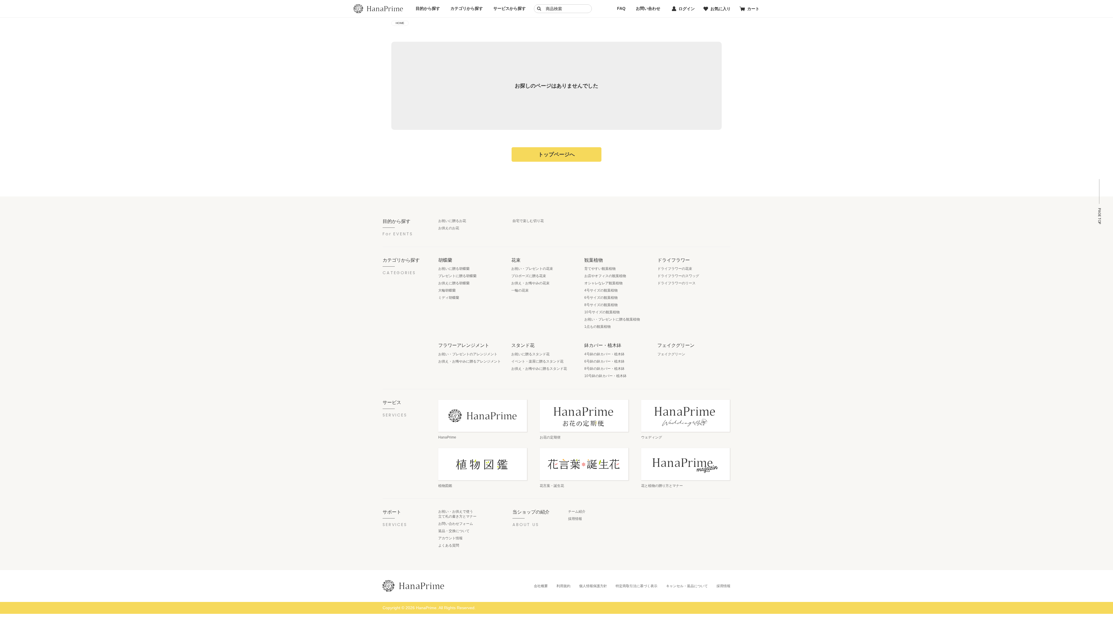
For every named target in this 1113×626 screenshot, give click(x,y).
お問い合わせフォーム (455, 524)
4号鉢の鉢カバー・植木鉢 (604, 354)
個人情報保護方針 (593, 586)
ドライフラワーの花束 (674, 269)
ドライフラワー (673, 260)
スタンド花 (522, 345)
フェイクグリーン (675, 345)
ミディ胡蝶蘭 (448, 298)
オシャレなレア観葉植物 (603, 283)
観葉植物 (593, 260)
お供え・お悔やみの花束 (530, 283)
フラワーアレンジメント (463, 345)
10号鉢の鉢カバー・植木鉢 (605, 376)
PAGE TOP (1099, 216)
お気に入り (720, 8)
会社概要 (541, 586)
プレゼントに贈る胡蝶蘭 (457, 276)
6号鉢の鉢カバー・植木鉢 (604, 361)
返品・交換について (454, 531)
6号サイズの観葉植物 (601, 298)
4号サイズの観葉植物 (601, 290)
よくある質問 (448, 545)
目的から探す (428, 8)
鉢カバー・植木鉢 (602, 345)
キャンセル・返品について (687, 586)
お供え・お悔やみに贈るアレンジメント (469, 361)
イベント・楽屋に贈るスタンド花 (537, 361)
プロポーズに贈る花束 (528, 276)
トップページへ (556, 154)
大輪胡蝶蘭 (447, 290)
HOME (400, 23)
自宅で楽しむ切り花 (528, 221)
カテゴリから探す (466, 8)
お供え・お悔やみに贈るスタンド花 (539, 369)
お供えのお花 (448, 228)
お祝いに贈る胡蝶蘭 (454, 269)
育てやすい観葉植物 (600, 269)
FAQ (621, 8)
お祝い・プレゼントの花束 (532, 269)
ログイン (687, 8)
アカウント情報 (450, 538)
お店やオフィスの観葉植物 (605, 276)
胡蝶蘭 (445, 260)
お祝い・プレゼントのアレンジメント (467, 354)
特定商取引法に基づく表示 (636, 586)
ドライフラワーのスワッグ (678, 276)
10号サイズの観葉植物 (602, 312)
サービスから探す (509, 8)
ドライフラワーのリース (676, 283)
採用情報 (575, 519)
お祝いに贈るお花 (452, 221)
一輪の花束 (520, 290)
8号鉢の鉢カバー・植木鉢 (604, 369)
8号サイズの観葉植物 (601, 305)
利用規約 (563, 586)
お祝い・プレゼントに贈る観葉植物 (612, 319)
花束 (516, 260)
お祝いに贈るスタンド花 (530, 354)
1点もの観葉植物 (597, 327)
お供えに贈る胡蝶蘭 (454, 283)
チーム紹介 (576, 511)
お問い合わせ (648, 8)
